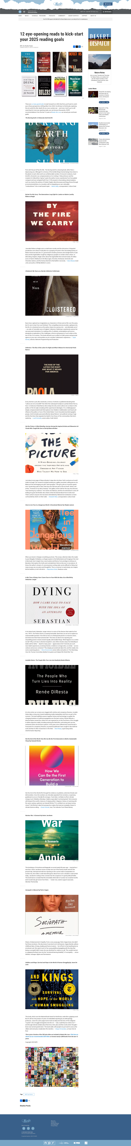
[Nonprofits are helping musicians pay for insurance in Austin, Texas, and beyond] (93, 94)
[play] (20, 12)
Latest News (92, 89)
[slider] (26, 12)
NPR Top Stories (29, 1094)
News (20, 15)
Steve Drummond (46, 650)
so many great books (37, 104)
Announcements (55, 1123)
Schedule (35, 15)
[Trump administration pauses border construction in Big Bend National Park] (93, 141)
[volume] (24, 12)
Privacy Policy (54, 1125)
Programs (42, 15)
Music (27, 15)
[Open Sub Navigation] (23, 15)
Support (84, 15)
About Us (93, 15)
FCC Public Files (54, 1124)
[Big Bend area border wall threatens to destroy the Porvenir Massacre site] (93, 125)
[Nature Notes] (99, 61)
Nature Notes (100, 72)
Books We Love (56, 112)
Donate (108, 4)
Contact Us (53, 1122)
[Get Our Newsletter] (99, 39)
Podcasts (52, 15)
